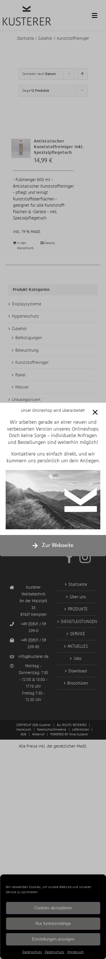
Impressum (75, 952)
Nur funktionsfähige (53, 923)
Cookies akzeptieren (53, 907)
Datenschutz (32, 952)
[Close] (95, 412)
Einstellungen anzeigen (53, 939)
